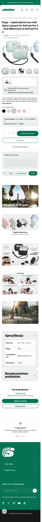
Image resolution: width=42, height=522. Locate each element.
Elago (6, 35)
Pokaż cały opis (6, 103)
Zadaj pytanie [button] (20, 406)
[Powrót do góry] (4, 173)
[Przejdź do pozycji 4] (29, 71)
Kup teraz (20, 140)
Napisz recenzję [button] (20, 401)
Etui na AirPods (23, 18)
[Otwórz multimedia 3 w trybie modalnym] (26, 43)
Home (4, 18)
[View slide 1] (16, 436)
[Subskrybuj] (35, 491)
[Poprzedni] (3, 2)
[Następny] (37, 2)
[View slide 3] (21, 436)
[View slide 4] (24, 436)
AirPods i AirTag (12, 18)
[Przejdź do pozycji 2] (21, 71)
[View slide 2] (19, 436)
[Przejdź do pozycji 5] (37, 71)
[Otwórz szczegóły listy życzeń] (27, 10)
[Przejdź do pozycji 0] (5, 71)
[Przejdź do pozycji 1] (13, 71)
